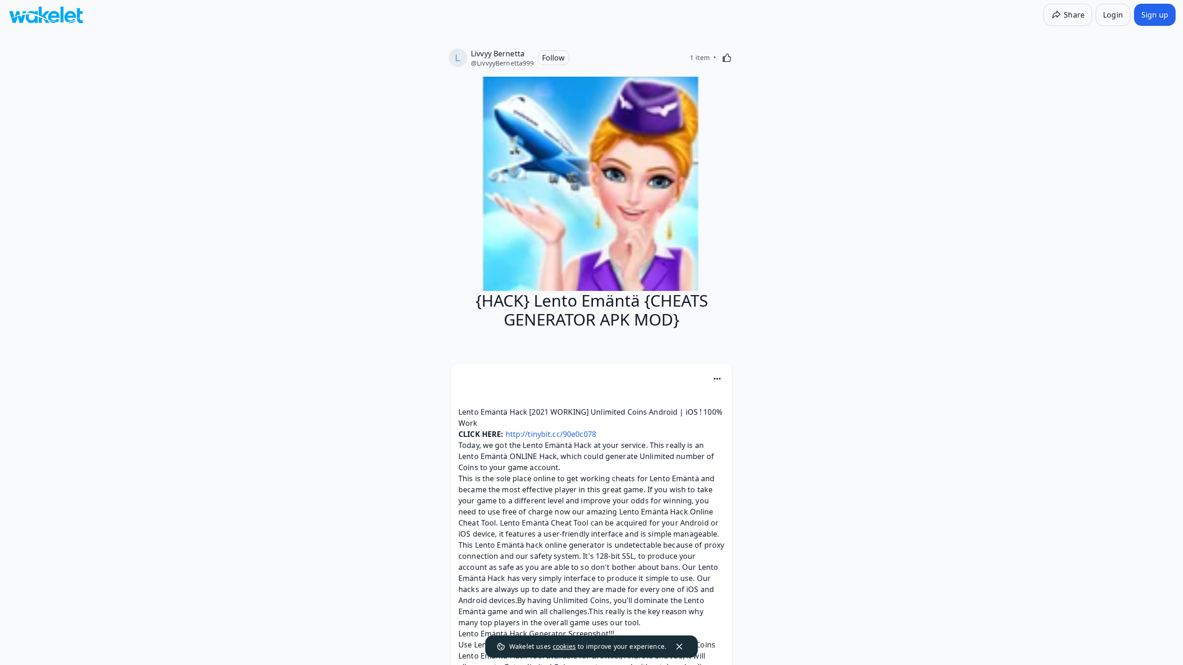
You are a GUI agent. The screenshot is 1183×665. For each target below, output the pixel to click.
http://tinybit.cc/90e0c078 (551, 434)
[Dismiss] (679, 646)
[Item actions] (717, 378)
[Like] (727, 57)
